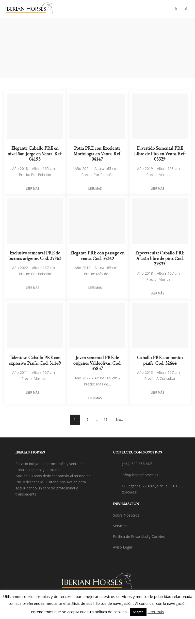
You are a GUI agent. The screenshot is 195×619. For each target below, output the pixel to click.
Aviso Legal (122, 547)
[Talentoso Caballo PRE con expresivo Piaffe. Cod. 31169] (35, 326)
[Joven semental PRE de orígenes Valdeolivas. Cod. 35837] (97, 326)
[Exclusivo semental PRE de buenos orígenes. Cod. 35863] (35, 221)
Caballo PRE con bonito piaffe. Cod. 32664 (160, 360)
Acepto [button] (138, 612)
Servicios (120, 525)
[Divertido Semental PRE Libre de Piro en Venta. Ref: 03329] (160, 116)
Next (119, 419)
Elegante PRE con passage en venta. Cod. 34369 (97, 255)
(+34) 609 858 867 (137, 463)
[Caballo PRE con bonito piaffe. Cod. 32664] (160, 326)
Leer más (32, 188)
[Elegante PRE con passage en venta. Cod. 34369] (97, 221)
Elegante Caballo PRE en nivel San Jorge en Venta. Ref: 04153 (35, 153)
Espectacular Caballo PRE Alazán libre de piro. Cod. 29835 (159, 258)
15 (105, 419)
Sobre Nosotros (126, 515)
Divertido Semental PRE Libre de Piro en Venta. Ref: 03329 (160, 153)
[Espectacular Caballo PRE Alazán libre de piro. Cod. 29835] (160, 221)
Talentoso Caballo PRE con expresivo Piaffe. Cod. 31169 (35, 360)
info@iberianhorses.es (140, 474)
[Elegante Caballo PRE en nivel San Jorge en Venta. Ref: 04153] (35, 116)
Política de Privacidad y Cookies (139, 536)
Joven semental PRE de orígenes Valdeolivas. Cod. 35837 (97, 363)
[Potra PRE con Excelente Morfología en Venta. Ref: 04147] (97, 116)
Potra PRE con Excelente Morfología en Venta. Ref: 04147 (97, 153)
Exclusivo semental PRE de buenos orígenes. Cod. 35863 (34, 255)
